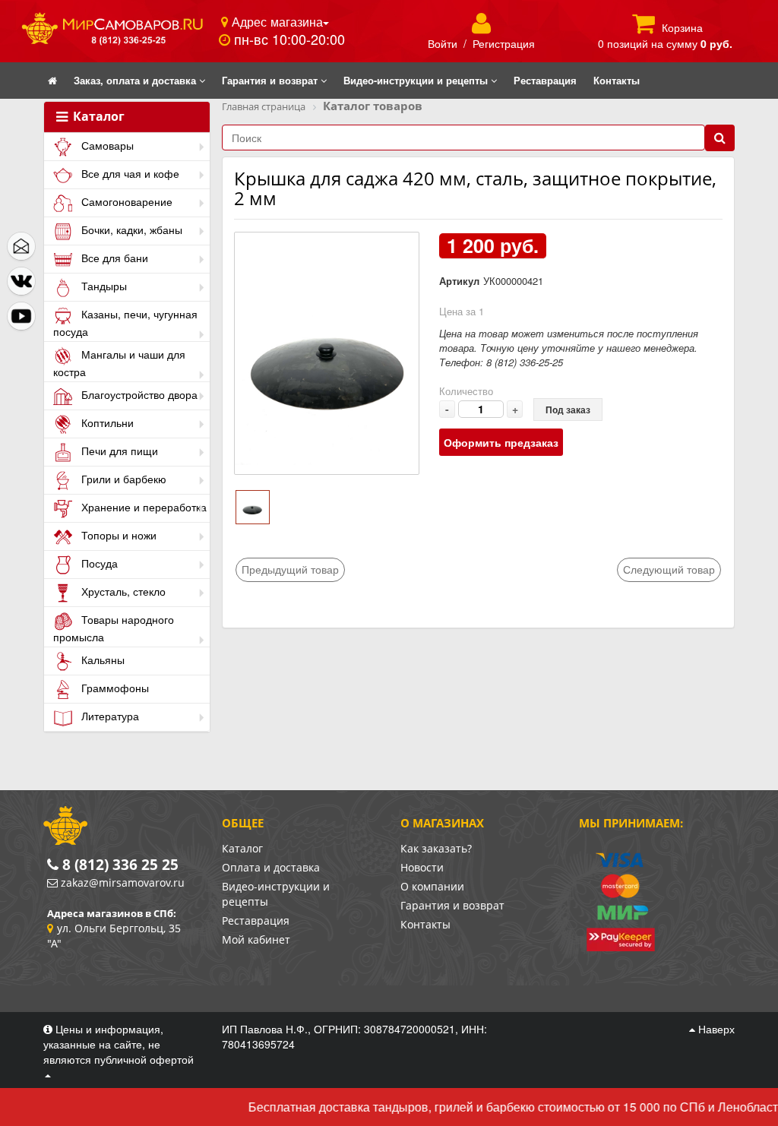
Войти (442, 43)
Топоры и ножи (117, 534)
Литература (108, 715)
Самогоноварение (125, 201)
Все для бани (113, 257)
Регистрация (504, 43)
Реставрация (255, 920)
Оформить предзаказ (501, 442)
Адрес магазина (275, 21)
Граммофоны (113, 687)
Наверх (715, 1028)
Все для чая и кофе (128, 173)
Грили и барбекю (122, 478)
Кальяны (101, 659)
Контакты (425, 924)
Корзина (682, 27)
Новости (422, 867)
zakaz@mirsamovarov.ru (123, 882)
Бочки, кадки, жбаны (130, 229)
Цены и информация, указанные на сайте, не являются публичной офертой (118, 1044)
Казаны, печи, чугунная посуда (125, 322)
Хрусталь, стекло (122, 591)
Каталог (97, 117)
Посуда (98, 563)
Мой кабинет (256, 939)
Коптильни (106, 422)
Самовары (106, 145)
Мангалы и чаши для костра (119, 362)
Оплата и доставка (271, 867)
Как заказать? (436, 848)
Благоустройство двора (138, 394)
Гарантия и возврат (452, 905)
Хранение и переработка (142, 506)
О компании (432, 886)
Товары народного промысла (113, 628)
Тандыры (102, 285)
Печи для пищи (118, 450)
